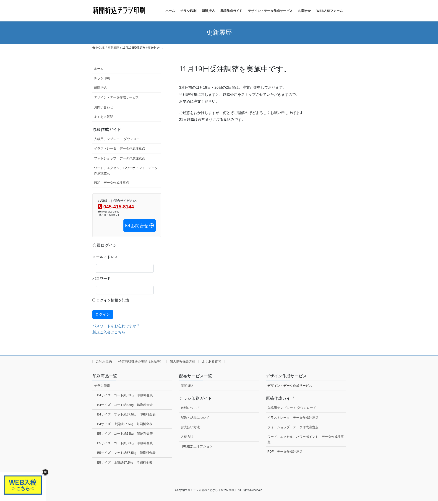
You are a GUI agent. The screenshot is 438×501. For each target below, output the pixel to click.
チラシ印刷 (102, 78)
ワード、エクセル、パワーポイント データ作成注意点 (126, 170)
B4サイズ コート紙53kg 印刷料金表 (125, 395)
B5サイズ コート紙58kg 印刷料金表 (125, 443)
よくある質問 (103, 117)
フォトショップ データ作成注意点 (119, 158)
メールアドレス (105, 257)
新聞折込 (100, 88)
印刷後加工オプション (197, 446)
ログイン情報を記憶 (112, 300)
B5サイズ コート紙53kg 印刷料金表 (125, 433)
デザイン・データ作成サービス (116, 97)
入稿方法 (187, 437)
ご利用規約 (104, 361)
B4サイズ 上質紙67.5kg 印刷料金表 (124, 424)
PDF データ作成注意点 (111, 182)
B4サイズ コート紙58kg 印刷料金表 (125, 405)
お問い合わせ (103, 107)
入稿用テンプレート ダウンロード (118, 139)
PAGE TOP (424, 482)
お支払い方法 (190, 427)
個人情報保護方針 (182, 361)
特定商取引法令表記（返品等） (140, 361)
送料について (190, 408)
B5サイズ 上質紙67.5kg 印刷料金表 (124, 462)
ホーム (99, 68)
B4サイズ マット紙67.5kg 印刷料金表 (126, 414)
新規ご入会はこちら (108, 332)
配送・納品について (195, 417)
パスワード (101, 278)
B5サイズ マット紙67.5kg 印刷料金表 (126, 452)
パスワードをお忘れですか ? (115, 326)
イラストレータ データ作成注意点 (119, 148)
